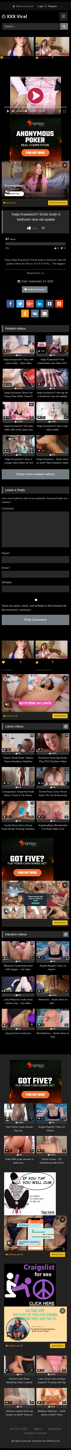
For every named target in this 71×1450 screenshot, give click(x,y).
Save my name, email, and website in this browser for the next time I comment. (34, 607)
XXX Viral (16, 16)
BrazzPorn (54, 1428)
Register (52, 6)
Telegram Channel (35, 1433)
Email (6, 567)
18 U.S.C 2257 (19, 1428)
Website (7, 582)
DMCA (38, 1428)
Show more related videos (35, 474)
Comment (8, 508)
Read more (34, 273)
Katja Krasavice (36, 289)
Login (41, 6)
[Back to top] (60, 1439)
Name (6, 553)
